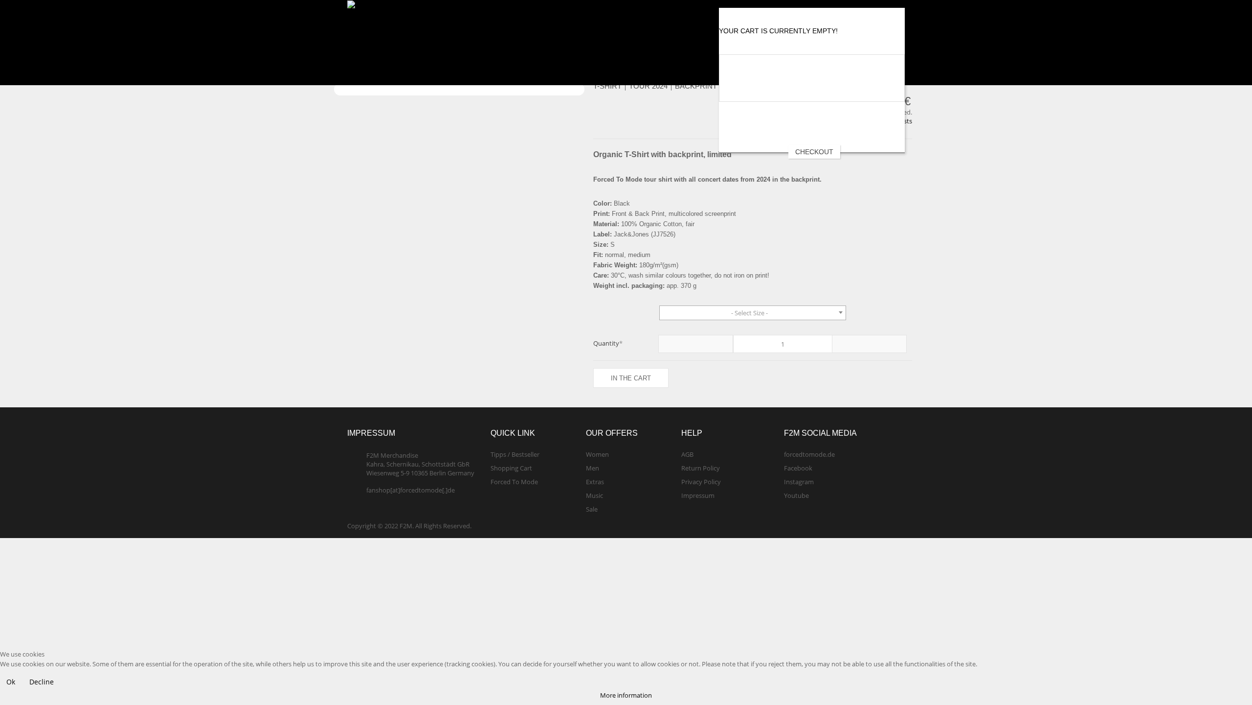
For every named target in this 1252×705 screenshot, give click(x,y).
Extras (595, 481)
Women (597, 454)
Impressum (698, 495)
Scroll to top (1226, 674)
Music (594, 495)
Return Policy (700, 468)
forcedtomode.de (809, 454)
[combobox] (752, 313)
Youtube (796, 495)
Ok (10, 681)
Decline (41, 681)
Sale (592, 509)
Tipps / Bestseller (515, 454)
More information (626, 695)
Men (592, 468)
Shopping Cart (511, 468)
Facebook (798, 468)
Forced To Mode (514, 481)
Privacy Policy (701, 481)
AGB (687, 454)
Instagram (799, 481)
